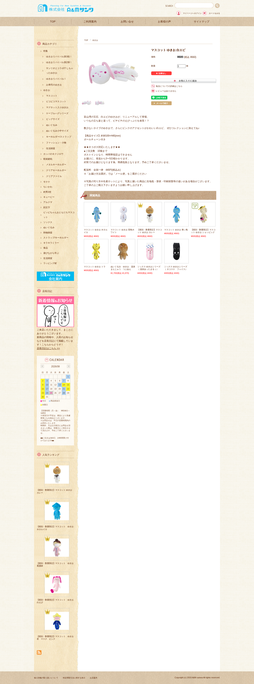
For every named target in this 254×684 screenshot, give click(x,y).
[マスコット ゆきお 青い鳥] (176, 221)
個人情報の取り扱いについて (46, 678)
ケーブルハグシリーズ (57, 113)
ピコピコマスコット (56, 101)
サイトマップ (201, 21)
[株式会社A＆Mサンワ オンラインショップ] (65, 13)
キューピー (48, 197)
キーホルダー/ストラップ (58, 136)
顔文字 (46, 207)
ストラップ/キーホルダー (55, 237)
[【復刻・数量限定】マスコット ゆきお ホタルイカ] (57, 519)
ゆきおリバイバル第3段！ (59, 56)
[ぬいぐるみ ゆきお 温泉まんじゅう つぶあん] (123, 258)
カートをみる (214, 13)
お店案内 (93, 678)
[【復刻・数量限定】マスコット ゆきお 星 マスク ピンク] (57, 628)
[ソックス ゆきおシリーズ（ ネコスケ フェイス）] (176, 258)
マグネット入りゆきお (57, 107)
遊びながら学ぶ (51, 253)
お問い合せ (127, 21)
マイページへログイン (192, 13)
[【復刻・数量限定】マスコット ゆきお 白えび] (57, 592)
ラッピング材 (50, 263)
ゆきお (95, 40)
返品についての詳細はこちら (169, 86)
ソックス (47, 222)
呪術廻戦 (47, 159)
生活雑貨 (50, 148)
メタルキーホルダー (56, 164)
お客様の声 (164, 21)
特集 (45, 51)
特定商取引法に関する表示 (74, 678)
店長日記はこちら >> (48, 348)
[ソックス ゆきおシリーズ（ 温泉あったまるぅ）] (150, 258)
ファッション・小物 (56, 142)
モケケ (46, 182)
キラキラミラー (51, 243)
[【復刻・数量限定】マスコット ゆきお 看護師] (57, 555)
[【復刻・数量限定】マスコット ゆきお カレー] (150, 221)
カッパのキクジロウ (53, 154)
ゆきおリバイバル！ (56, 79)
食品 (45, 248)
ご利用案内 (90, 21)
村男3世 (47, 192)
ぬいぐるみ (51, 125)
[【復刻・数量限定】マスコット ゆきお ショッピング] (203, 221)
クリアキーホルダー (56, 170)
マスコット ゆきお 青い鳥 (176, 230)
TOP (52, 21)
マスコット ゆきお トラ (94, 266)
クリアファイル (54, 176)
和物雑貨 (47, 232)
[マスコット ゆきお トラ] (96, 258)
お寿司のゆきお (54, 84)
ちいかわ (47, 187)
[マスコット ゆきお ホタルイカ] (96, 221)
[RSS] (39, 652)
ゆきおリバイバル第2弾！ (59, 62)
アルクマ (47, 202)
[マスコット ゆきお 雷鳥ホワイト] (123, 221)
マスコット (51, 95)
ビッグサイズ (53, 119)
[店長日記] (55, 326)
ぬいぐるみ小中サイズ (57, 130)
